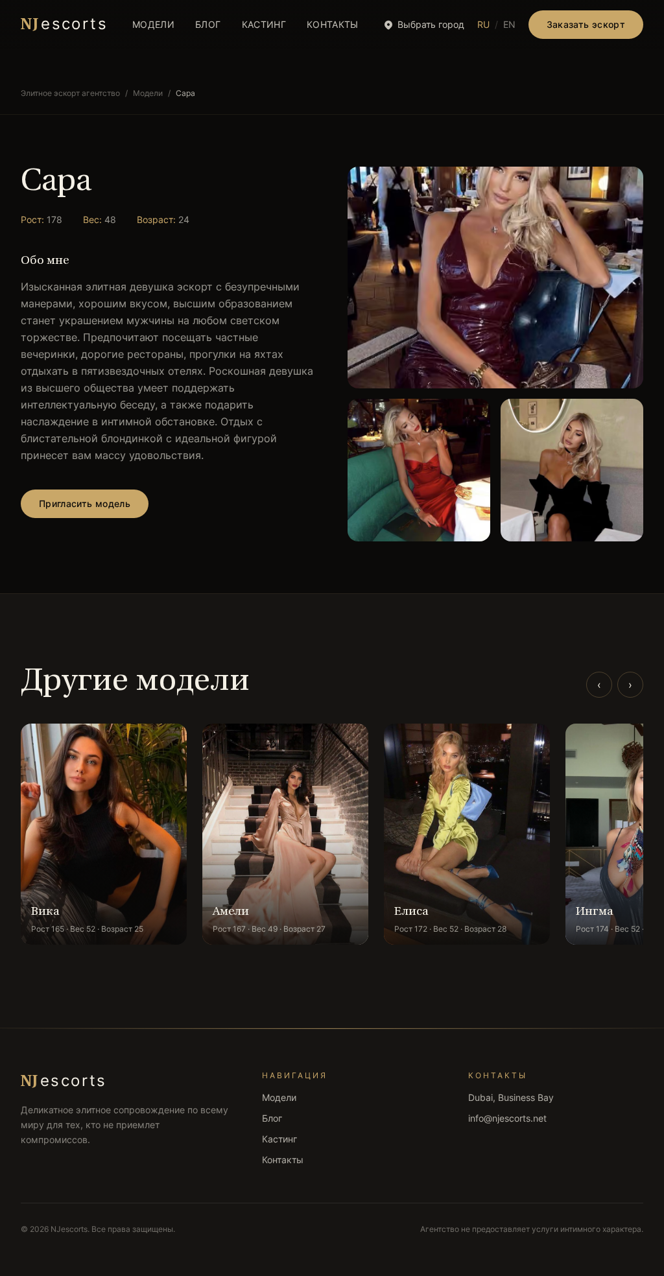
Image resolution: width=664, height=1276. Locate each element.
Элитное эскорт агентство (70, 93)
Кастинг (264, 24)
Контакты (333, 24)
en (509, 24)
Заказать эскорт (586, 24)
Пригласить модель (84, 503)
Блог (207, 24)
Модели (153, 24)
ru (483, 24)
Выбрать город (430, 24)
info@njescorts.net (507, 1118)
